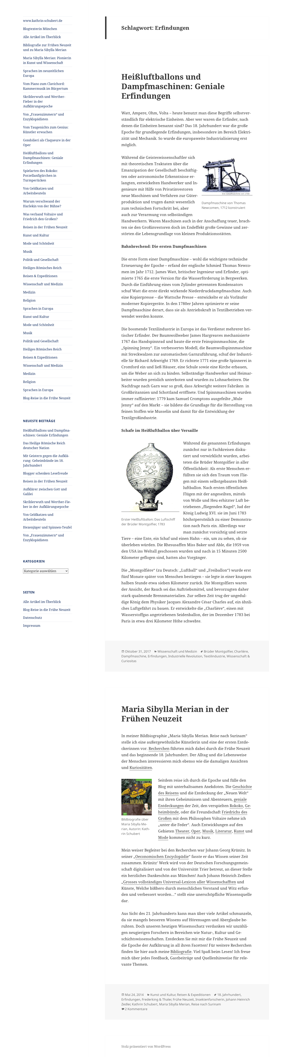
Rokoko (236, 805)
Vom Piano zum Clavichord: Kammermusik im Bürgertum (45, 86)
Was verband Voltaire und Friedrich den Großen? (43, 216)
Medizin (29, 292)
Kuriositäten (141, 767)
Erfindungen (157, 656)
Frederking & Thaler (156, 999)
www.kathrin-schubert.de (42, 20)
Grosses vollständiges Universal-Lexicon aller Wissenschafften (179, 881)
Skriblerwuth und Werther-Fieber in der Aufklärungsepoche (44, 101)
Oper (195, 831)
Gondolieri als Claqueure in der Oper (47, 142)
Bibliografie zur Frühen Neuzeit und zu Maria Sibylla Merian (47, 47)
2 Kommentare (136, 1009)
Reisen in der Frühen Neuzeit (45, 227)
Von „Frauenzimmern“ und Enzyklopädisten (43, 116)
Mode (163, 837)
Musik (27, 251)
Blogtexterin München (40, 29)
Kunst (239, 831)
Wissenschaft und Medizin (43, 284)
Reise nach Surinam (206, 1004)
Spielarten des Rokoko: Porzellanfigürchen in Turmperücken (40, 175)
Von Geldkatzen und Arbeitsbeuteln (38, 190)
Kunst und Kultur (36, 235)
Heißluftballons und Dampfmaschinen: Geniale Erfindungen (43, 158)
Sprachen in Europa (38, 308)
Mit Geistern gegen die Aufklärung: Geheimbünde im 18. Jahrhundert (46, 461)
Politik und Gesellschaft (41, 259)
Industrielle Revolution (185, 656)
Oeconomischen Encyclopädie (162, 856)
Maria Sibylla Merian (174, 1004)
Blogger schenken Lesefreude (45, 473)
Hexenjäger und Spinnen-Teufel (47, 527)
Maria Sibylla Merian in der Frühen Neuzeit (175, 714)
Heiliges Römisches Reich (42, 268)
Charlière (241, 651)
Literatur (223, 831)
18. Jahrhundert (229, 994)
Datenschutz (32, 617)
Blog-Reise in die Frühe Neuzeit (47, 398)
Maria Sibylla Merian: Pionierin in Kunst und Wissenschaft (47, 60)
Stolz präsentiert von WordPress (146, 1046)
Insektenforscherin (209, 999)
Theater (182, 831)
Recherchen (159, 748)
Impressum (31, 625)
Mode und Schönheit (38, 243)
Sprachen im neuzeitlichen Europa (43, 73)
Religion (29, 300)
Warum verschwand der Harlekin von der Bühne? (42, 203)
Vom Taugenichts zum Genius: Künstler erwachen (46, 129)
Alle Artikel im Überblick (42, 37)
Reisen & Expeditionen (40, 276)
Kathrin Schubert (145, 1004)
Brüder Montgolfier (218, 651)
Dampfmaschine (133, 656)
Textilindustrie (214, 656)
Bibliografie (180, 951)
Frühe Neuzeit (183, 999)
